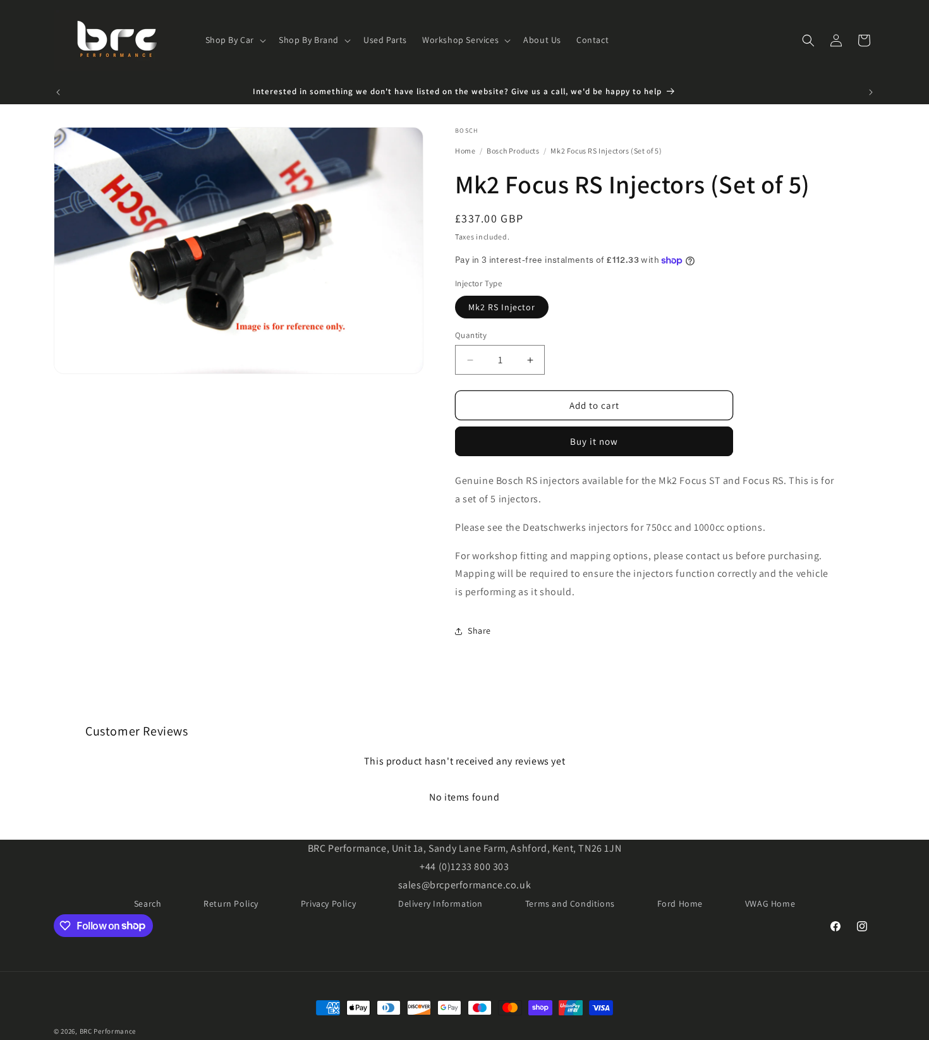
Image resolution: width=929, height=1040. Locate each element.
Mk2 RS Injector (501, 307)
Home (465, 150)
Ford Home (680, 903)
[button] (235, 40)
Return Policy (230, 903)
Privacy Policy (328, 903)
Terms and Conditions (570, 903)
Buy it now (594, 441)
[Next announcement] (871, 92)
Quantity (471, 335)
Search (148, 903)
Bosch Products (514, 150)
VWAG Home (770, 903)
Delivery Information (440, 903)
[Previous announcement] (58, 92)
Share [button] (479, 630)
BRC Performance (108, 1031)
